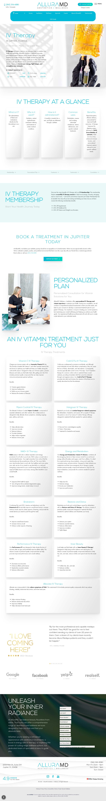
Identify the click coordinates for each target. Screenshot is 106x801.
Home (30, 13)
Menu (100, 4)
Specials (57, 13)
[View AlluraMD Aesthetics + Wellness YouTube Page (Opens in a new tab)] (58, 776)
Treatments (54, 172)
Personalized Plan (32, 172)
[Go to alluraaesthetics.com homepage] (52, 5)
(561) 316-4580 (12, 4)
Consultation (93, 172)
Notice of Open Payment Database (62, 789)
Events (66, 13)
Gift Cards (53, 19)
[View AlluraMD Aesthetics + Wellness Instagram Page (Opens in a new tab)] (48, 776)
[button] (95, 4)
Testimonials (88, 13)
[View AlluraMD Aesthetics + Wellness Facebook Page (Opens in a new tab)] (53, 776)
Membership (10, 172)
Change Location (85, 7)
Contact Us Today (52, 259)
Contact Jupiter (86, 4)
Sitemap (38, 789)
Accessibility (50, 789)
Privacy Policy (44, 789)
